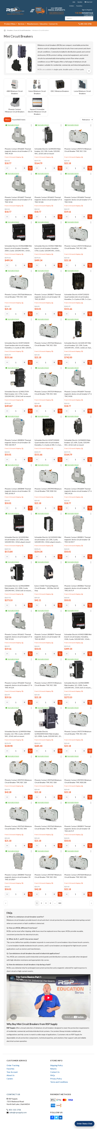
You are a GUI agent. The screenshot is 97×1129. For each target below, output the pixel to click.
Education (44, 24)
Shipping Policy (56, 1065)
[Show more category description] (89, 71)
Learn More (89, 15)
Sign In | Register (87, 10)
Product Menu (10, 24)
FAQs (52, 1075)
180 (59, 903)
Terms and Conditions (59, 1082)
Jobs (73, 2)
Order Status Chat (84, 1124)
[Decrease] (7, 168)
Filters (7, 120)
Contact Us (53, 24)
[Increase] (24, 168)
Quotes (79, 2)
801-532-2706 (15, 1110)
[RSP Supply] (15, 10)
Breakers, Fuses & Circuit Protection (19, 30)
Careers (10, 1078)
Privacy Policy (56, 1078)
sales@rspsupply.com (18, 1112)
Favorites (79, 6)
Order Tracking (13, 1065)
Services (21, 24)
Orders (71, 6)
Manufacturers (33, 24)
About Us (10, 1075)
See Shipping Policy (56, 13)
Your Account (12, 1072)
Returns (53, 1069)
